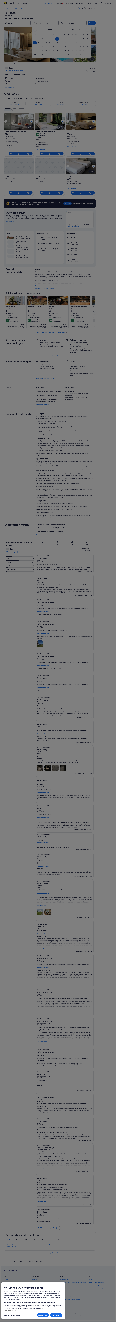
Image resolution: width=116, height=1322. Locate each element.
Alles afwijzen (43, 1315)
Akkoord (56, 1315)
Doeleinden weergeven (12, 1315)
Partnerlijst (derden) (10, 1310)
